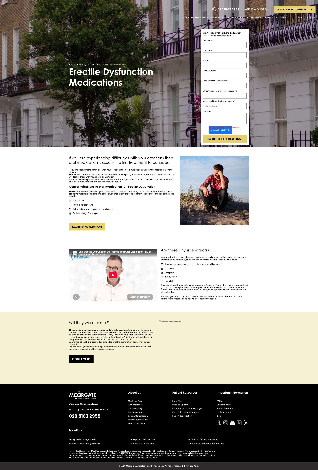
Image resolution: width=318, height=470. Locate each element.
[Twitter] (246, 422)
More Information (87, 226)
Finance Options (238, 17)
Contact (308, 17)
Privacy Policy (192, 466)
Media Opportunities (138, 419)
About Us (186, 17)
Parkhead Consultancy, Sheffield (84, 443)
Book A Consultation (138, 416)
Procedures (200, 17)
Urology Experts (224, 412)
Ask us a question (257, 9)
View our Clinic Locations (83, 404)
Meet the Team (135, 401)
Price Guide (256, 17)
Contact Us (81, 359)
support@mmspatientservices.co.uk (89, 409)
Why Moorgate (135, 404)
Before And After (219, 17)
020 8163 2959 (228, 9)
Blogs (283, 17)
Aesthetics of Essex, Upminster (203, 439)
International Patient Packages (187, 408)
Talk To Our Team (136, 423)
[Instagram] (225, 423)
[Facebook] (219, 423)
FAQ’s (219, 401)
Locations (295, 17)
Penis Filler (177, 401)
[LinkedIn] (239, 423)
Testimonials (271, 17)
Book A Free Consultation (294, 9)
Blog (219, 416)
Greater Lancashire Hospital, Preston (206, 443)
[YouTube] (232, 422)
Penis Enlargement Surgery (185, 412)
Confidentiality (135, 408)
